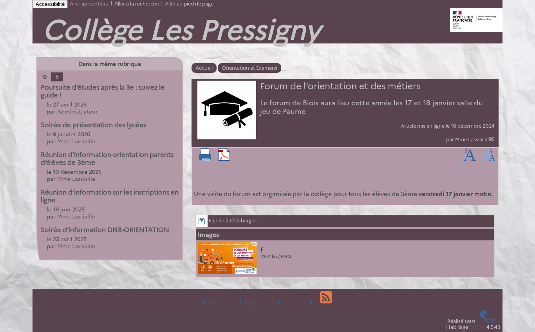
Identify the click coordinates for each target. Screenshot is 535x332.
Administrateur (77, 111)
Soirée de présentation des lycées (93, 125)
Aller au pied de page (189, 4)
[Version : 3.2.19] (488, 321)
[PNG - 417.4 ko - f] (228, 272)
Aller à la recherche (136, 4)
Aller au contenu (89, 4)
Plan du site (222, 302)
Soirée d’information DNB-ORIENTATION (105, 230)
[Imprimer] (205, 159)
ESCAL (477, 327)
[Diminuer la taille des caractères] (488, 159)
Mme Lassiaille (471, 140)
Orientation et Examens (249, 68)
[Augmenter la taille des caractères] (469, 159)
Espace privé (260, 302)
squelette (295, 302)
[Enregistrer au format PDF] (224, 159)
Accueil (204, 68)
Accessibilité (50, 4)
